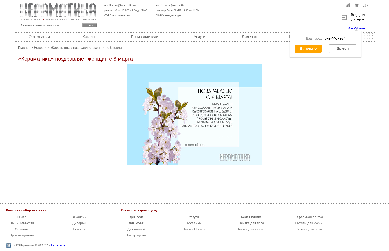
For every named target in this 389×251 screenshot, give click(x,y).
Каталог (89, 37)
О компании (39, 37)
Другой (343, 49)
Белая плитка (251, 217)
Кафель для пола (309, 229)
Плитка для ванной (251, 229)
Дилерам (250, 37)
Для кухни (136, 223)
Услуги (199, 37)
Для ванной (136, 229)
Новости (40, 48)
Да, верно (308, 49)
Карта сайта (58, 245)
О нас (21, 217)
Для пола (137, 217)
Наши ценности (22, 223)
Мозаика (194, 223)
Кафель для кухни (309, 223)
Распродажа (136, 235)
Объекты (22, 229)
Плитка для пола (251, 223)
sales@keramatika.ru (124, 5)
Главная (24, 48)
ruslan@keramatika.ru (176, 5)
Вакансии (79, 217)
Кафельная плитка (309, 217)
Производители (144, 37)
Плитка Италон (194, 229)
